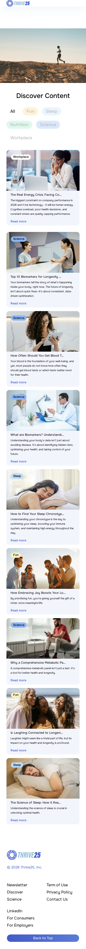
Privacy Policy (59, 892)
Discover (15, 892)
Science (14, 899)
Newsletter (17, 885)
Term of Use (57, 885)
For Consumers (20, 918)
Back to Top (43, 938)
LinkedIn (14, 911)
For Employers (20, 925)
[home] (18, 3)
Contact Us (57, 899)
